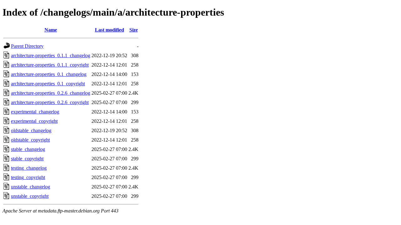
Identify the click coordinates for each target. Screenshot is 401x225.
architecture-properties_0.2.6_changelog (50, 93)
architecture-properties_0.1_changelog (48, 74)
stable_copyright (27, 158)
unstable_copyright (30, 196)
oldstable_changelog (31, 130)
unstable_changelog (30, 186)
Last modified (109, 29)
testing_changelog (29, 168)
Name (50, 29)
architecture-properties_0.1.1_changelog (50, 55)
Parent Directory (27, 46)
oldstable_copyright (30, 139)
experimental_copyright (34, 121)
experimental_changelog (35, 111)
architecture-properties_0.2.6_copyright (50, 102)
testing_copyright (28, 177)
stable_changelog (28, 149)
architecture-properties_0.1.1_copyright (50, 65)
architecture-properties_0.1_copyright (48, 83)
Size (133, 29)
